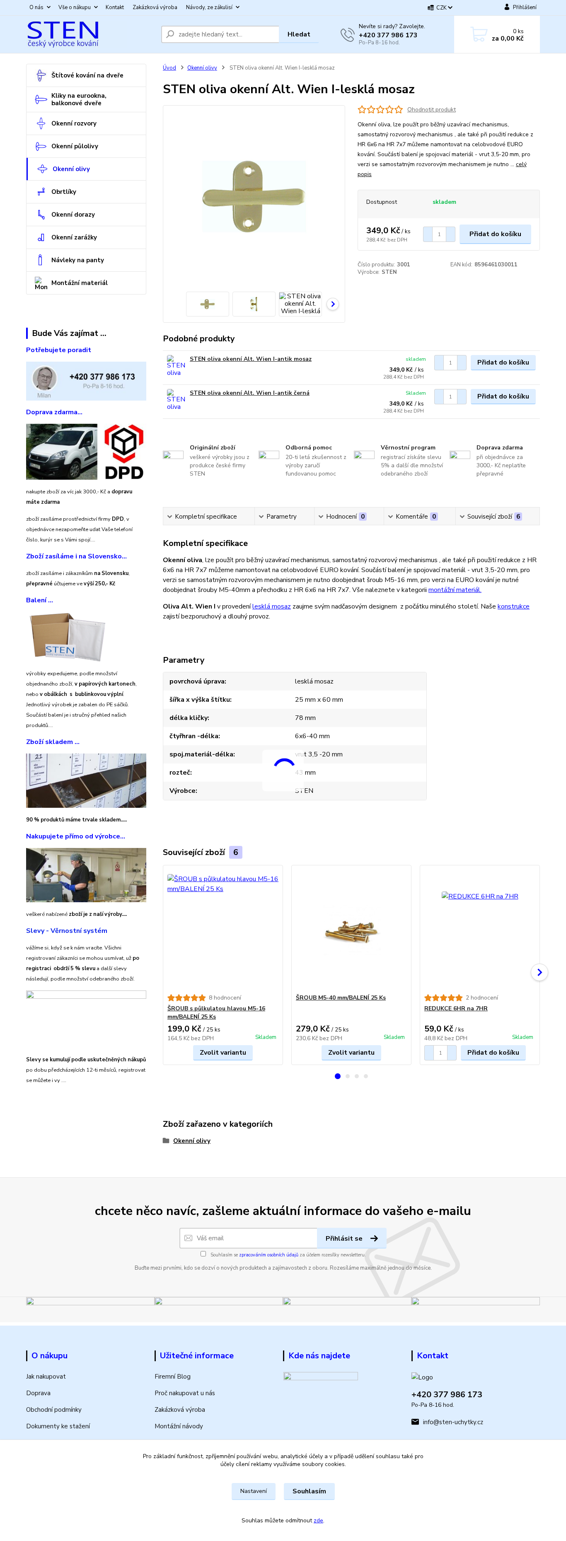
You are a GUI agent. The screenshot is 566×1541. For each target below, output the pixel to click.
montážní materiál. (454, 589)
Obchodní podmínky (54, 1410)
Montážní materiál (79, 283)
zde (318, 1520)
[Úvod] (90, 34)
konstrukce (514, 606)
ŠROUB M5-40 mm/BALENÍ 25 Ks (341, 998)
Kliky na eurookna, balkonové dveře (78, 99)
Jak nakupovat (46, 1376)
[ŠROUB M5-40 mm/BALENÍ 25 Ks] (351, 930)
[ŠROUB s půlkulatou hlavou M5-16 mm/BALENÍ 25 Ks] (222, 930)
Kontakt (115, 7)
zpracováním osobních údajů (268, 1255)
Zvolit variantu (223, 1052)
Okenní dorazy (73, 214)
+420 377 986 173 (388, 35)
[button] (338, 1076)
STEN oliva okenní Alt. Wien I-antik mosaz (251, 359)
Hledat (299, 34)
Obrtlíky (63, 192)
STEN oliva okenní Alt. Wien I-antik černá (250, 393)
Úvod (169, 68)
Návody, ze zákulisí (209, 7)
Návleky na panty (77, 260)
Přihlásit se (345, 1238)
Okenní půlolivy (74, 146)
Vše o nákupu (74, 7)
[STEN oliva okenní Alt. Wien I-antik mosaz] (176, 366)
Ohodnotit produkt (431, 110)
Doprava (38, 1393)
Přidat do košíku (495, 234)
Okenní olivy (71, 169)
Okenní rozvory (74, 123)
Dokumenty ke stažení (58, 1426)
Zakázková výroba (155, 7)
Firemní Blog (173, 1376)
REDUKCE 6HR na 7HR (456, 1008)
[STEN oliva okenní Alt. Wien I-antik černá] (176, 400)
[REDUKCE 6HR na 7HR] (479, 930)
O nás (36, 7)
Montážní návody (179, 1426)
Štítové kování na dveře (87, 75)
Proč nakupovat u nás (185, 1393)
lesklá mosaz (271, 606)
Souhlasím (309, 1491)
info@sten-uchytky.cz (453, 1422)
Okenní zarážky (74, 237)
